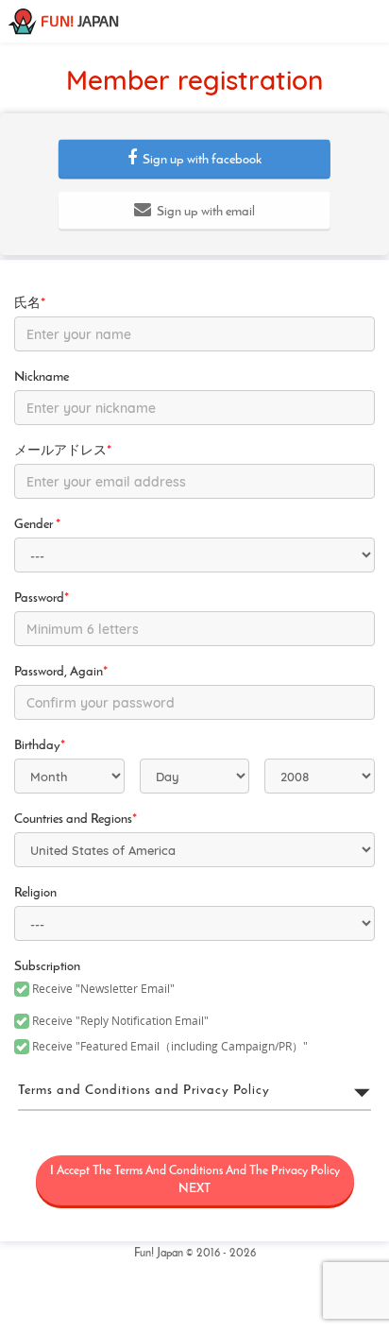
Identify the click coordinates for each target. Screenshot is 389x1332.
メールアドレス (62, 451)
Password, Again (61, 672)
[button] (194, 159)
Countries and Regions (75, 819)
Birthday (39, 746)
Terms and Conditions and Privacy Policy (144, 1091)
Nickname (41, 377)
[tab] (194, 1091)
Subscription (47, 967)
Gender (37, 525)
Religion (35, 893)
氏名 (29, 304)
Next (195, 1180)
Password (41, 598)
